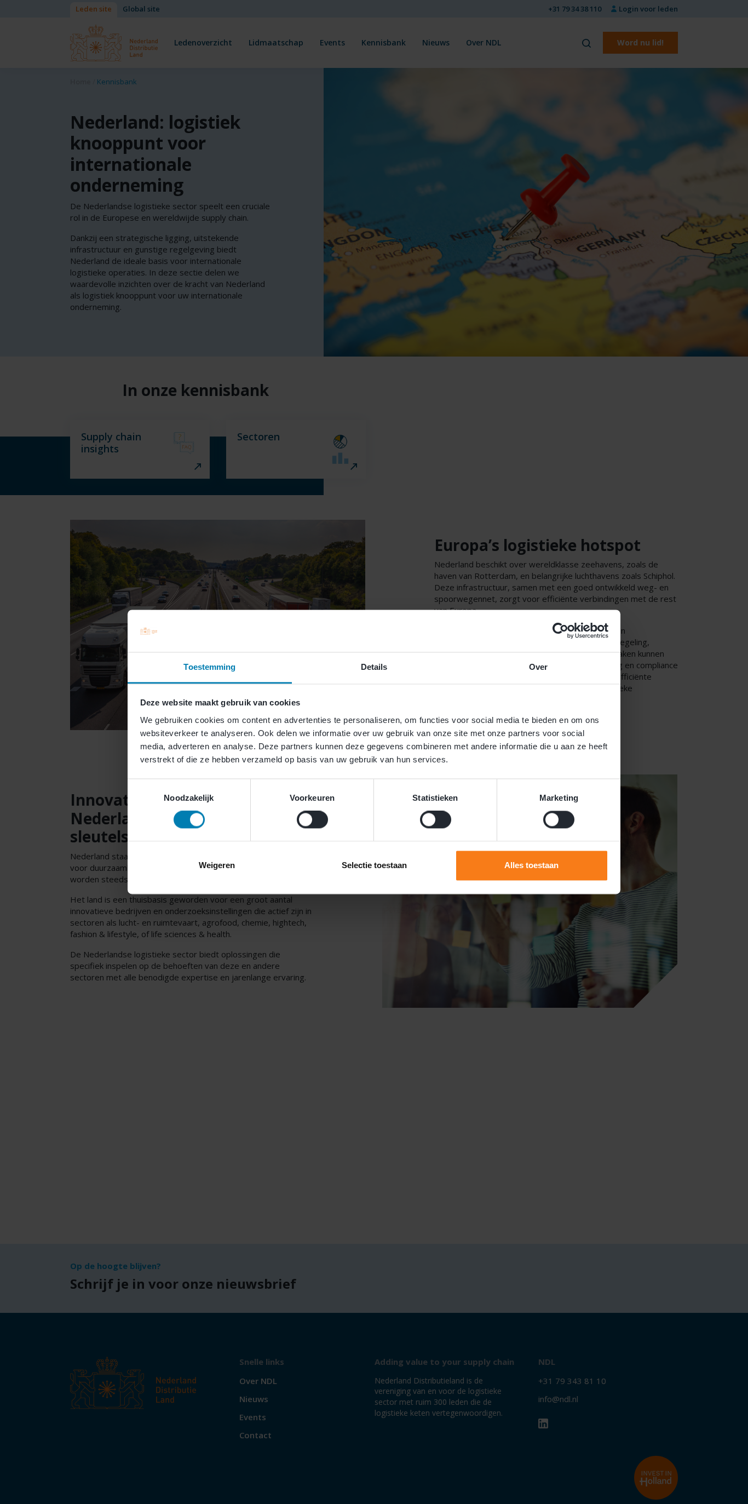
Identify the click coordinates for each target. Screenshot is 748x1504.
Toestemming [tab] (209, 666)
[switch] (312, 820)
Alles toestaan (531, 865)
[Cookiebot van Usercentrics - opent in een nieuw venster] (560, 631)
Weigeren (217, 865)
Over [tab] (538, 666)
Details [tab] (374, 666)
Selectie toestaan (374, 865)
